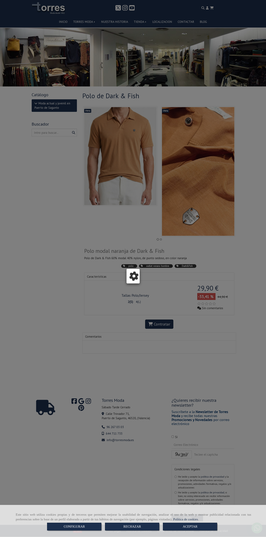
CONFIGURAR (74, 526)
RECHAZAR (132, 526)
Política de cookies (185, 519)
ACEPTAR (190, 526)
